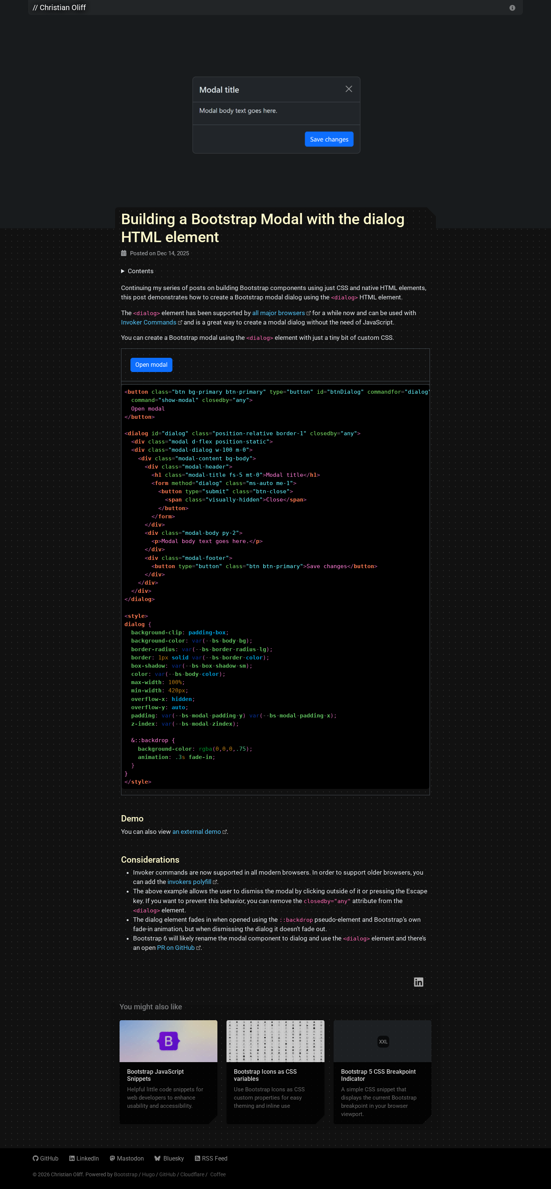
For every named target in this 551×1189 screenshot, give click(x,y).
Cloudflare (192, 1174)
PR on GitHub (176, 947)
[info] (512, 7)
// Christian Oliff (59, 7)
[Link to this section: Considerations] (185, 859)
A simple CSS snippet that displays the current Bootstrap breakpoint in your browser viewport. (378, 1101)
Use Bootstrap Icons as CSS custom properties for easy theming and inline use (269, 1097)
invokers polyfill (189, 881)
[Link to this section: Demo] (149, 818)
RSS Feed (215, 1158)
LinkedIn (87, 1158)
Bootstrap (126, 1174)
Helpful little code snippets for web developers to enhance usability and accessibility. (165, 1097)
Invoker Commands (149, 322)
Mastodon (130, 1158)
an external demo (196, 831)
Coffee (218, 1174)
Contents (141, 271)
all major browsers (278, 313)
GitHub (49, 1158)
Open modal (151, 364)
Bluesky (173, 1158)
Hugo (148, 1174)
